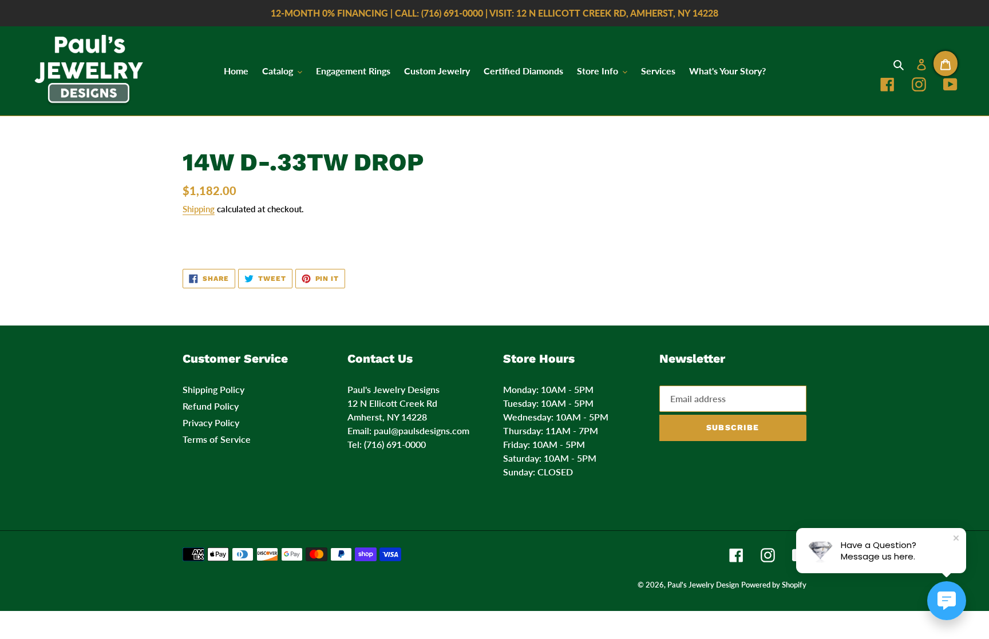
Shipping (199, 209)
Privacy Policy (211, 422)
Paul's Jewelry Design (703, 584)
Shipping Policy (213, 389)
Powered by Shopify (773, 584)
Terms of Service (217, 439)
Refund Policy (211, 405)
